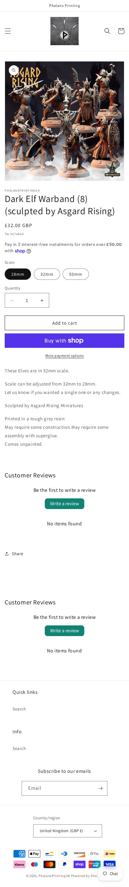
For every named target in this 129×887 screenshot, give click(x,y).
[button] (8, 31)
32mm (47, 274)
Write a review (64, 503)
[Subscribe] (100, 788)
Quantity (12, 288)
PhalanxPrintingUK (54, 876)
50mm (75, 274)
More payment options (64, 355)
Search (19, 709)
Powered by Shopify (87, 876)
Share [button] (17, 553)
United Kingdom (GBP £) (61, 830)
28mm (17, 274)
